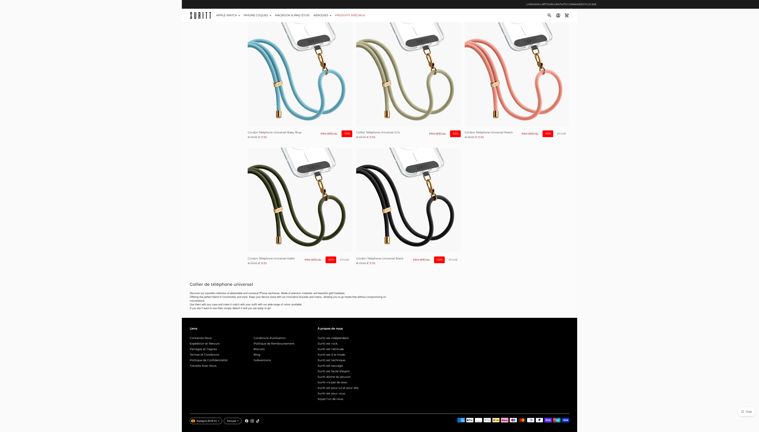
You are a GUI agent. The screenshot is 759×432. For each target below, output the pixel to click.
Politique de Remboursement (274, 343)
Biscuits (259, 349)
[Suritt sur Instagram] (252, 421)
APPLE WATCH (226, 15)
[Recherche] (549, 15)
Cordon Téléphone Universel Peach (489, 132)
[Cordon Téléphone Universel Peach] (517, 74)
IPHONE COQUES (256, 15)
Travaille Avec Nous (203, 365)
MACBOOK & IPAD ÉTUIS (292, 15)
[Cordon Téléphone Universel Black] (408, 200)
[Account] (558, 15)
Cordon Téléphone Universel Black (379, 258)
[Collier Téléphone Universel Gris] (408, 74)
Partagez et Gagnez (203, 349)
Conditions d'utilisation (270, 338)
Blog (257, 354)
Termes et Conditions (204, 354)
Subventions (262, 360)
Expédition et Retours (205, 343)
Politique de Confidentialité (209, 360)
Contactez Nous (201, 338)
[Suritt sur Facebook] (247, 421)
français (231, 420)
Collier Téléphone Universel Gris (378, 132)
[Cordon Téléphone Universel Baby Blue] (300, 74)
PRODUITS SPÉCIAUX (350, 15)
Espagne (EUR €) (207, 420)
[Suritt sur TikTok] (258, 421)
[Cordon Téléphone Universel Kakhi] (300, 200)
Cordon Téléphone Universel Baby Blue (274, 132)
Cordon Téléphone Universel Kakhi (271, 258)
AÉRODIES (320, 15)
